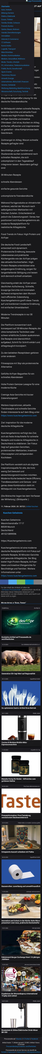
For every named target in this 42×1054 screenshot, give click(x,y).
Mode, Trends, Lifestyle (10, 62)
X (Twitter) (26, 1039)
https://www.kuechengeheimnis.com (19, 415)
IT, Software (6, 42)
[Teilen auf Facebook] (4, 582)
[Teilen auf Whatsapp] (21, 582)
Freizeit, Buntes (7, 26)
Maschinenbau (7, 52)
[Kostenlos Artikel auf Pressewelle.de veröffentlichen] (21, 635)
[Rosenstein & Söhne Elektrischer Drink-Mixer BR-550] (21, 1028)
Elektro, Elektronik (8, 16)
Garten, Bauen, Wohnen (10, 29)
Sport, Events (6, 72)
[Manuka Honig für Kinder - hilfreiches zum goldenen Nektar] (21, 777)
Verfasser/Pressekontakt (11, 590)
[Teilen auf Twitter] (12, 582)
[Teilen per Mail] (38, 582)
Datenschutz (21, 1052)
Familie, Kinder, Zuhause (10, 23)
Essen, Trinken (7, 19)
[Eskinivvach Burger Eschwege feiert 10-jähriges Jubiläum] (21, 955)
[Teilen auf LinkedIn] (29, 582)
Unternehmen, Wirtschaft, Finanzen (15, 82)
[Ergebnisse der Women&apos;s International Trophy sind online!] (21, 992)
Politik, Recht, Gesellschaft (11, 69)
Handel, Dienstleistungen (11, 33)
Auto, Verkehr (6, 10)
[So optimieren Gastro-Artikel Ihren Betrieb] (21, 706)
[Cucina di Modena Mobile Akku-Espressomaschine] (21, 740)
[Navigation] (2, 2)
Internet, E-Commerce (10, 39)
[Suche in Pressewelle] (6, 2)
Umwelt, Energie (7, 78)
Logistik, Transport (8, 49)
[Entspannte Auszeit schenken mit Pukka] (21, 850)
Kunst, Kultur (6, 46)
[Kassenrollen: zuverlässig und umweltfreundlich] (21, 884)
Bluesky (19, 1039)
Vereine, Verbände (8, 85)
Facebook (34, 1039)
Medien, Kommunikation (10, 55)
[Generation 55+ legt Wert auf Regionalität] (21, 671)
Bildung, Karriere (7, 13)
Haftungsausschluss (34, 1052)
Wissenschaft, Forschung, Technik (14, 91)
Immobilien (5, 36)
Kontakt (3, 1052)
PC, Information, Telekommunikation (15, 65)
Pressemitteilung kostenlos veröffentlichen (21, 1046)
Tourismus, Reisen (8, 75)
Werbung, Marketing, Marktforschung (15, 88)
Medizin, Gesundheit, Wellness (13, 59)
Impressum (12, 1052)
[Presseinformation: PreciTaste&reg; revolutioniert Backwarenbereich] (21, 813)
